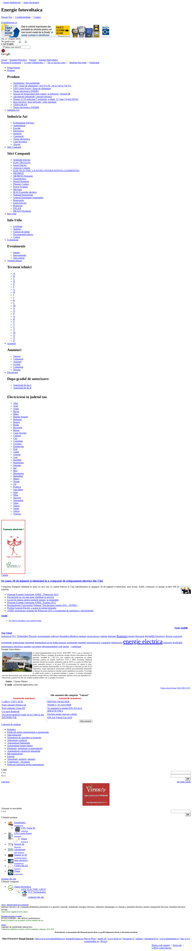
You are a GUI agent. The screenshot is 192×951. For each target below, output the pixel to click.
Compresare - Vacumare (18, 762)
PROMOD (18, 173)
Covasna (17, 443)
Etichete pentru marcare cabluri (62, 714)
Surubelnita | (20, 822)
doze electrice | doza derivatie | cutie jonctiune (34, 102)
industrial (6, 636)
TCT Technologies (37, 892)
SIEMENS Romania (23, 176)
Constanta (18, 441)
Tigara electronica (21, 139)
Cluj (15, 438)
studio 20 (102, 938)
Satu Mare (18, 489)
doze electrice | (21, 860)
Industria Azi (13, 110)
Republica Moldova (69, 636)
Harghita (17, 460)
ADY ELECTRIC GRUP (33, 889)
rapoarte (167, 642)
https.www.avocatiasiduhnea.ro (50, 938)
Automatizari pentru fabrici (20, 745)
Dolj (15, 449)
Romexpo (17, 205)
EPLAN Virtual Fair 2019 (59, 717)
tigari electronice (31, 2)
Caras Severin (19, 433)
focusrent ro (128, 938)
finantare (160, 636)
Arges (16, 408)
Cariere (16, 237)
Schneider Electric (21, 160)
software (55, 636)
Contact (37, 17)
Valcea (16, 511)
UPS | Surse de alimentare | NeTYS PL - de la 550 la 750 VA (42, 86)
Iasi (14, 468)
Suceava (17, 497)
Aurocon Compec (21, 168)
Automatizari (19, 125)
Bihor (16, 414)
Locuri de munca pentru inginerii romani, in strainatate (32, 600)
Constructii (18, 136)
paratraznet (72, 642)
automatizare (93, 642)
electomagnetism (50, 646)
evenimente (6, 642)
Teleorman (18, 500)
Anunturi (11, 343)
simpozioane (18, 642)
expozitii (177, 636)
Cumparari (18, 359)
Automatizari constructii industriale (23, 751)
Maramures (18, 473)
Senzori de (19, 844)
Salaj (15, 492)
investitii (150, 636)
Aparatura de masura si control (11, 916)
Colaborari (18, 367)
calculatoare (19, 849)
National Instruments (23, 195)
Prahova (17, 487)
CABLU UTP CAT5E (12, 701)
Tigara (24, 838)
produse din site (8, 879)
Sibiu (15, 495)
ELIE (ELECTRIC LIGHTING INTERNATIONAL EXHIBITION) (46, 170)
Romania (122, 636)
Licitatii (16, 364)
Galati (16, 452)
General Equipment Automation (28, 197)
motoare (83, 636)
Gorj (15, 457)
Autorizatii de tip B (22, 388)
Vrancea (17, 514)
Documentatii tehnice (23, 234)
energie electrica (143, 641)
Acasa (4, 60)
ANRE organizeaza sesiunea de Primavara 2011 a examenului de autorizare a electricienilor (50, 610)
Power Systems (20, 186)
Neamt (16, 481)
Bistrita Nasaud (20, 416)
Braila (16, 425)
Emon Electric (20, 165)
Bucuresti (17, 427)
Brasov (16, 422)
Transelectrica (19, 178)
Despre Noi (6, 17)
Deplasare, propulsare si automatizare (24, 748)
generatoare (93, 636)
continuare (76, 646)
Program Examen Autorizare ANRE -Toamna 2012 (31, 602)
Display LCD (20, 855)
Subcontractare (14, 735)
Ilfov (15, 470)
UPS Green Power (23, 833)
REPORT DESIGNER (58, 701)
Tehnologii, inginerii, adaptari (21, 759)
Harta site (177, 945)
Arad (15, 406)
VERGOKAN (20, 104)
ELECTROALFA (22, 162)
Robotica (11, 729)
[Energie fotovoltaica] (17, 662)
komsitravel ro (151, 938)
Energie (17, 128)
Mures (16, 479)
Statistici (17, 229)
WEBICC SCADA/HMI (59, 705)
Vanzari (32, 60)
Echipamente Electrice (23, 123)
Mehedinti (18, 476)
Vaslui (16, 508)
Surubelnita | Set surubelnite (26, 83)
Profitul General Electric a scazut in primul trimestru (31, 608)
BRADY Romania (22, 211)
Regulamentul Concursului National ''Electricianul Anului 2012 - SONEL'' (42, 605)
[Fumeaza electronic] (13, 573)
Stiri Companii (14, 147)
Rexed (104, 941)
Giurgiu (17, 454)
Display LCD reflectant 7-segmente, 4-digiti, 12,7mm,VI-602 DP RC (46, 99)
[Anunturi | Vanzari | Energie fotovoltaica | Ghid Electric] (9, 22)
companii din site (36, 897)
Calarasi (17, 435)
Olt (14, 484)
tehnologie (117, 642)
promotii (82, 642)
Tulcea (16, 505)
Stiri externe (19, 258)
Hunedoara (18, 462)
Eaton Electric (20, 203)
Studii (4, 615)
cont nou (5, 781)
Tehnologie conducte (17, 740)
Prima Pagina (13, 67)
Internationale (19, 255)
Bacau (16, 411)
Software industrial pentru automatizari (25, 764)
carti (60, 646)
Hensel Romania (21, 181)
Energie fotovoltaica (48, 60)
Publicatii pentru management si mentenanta (28, 732)
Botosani (17, 419)
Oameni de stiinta (21, 231)
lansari (66, 646)
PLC (14, 636)
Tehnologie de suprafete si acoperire (24, 737)
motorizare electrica (12, 646)
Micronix (17, 189)
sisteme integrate (108, 636)
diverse (168, 636)
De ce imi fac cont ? (57, 62)
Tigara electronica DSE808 (26, 107)
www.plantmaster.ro (169, 938)
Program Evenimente (11, 62)
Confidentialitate (23, 17)
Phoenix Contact (21, 184)
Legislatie (17, 226)
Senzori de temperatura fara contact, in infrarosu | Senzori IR (41, 94)
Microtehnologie (15, 753)
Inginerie (17, 133)
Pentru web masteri (161, 945)
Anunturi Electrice (18, 60)
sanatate (27, 646)
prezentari (29, 642)
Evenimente (12, 240)
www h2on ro (114, 938)
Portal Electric (26, 938)
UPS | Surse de (28, 828)
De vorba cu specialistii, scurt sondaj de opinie (25, 621)
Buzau (16, 430)
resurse (131, 636)
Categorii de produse (11, 724)
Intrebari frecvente (78, 62)
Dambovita (18, 446)
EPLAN (17, 208)
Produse (11, 70)
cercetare (36, 646)
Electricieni (12, 372)
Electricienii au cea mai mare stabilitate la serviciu (30, 597)
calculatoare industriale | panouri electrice (32, 96)
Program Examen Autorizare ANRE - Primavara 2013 (32, 594)
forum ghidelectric (12, 2)
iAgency (3, 925)
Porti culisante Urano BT (13, 708)
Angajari (17, 361)
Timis (15, 503)
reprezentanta (44, 636)
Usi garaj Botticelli (10, 711)
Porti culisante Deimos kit (14, 705)
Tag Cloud (6, 633)
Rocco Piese (90, 938)
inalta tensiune (59, 642)
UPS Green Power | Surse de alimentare (32, 88)
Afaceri (16, 144)
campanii (106, 642)
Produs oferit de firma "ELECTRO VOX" (175, 688)
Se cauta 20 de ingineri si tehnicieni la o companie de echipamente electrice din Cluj (52, 580)
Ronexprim (18, 200)
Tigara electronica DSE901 (26, 91)
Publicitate (94, 62)
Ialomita (17, 465)
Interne (16, 252)
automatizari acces (43, 642)
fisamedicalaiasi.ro (74, 938)
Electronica (18, 131)
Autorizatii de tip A (22, 385)
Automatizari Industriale (18, 743)
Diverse (17, 369)
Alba (15, 403)
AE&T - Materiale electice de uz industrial (14, 905)
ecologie (177, 642)
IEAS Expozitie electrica (25, 192)
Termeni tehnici (14, 260)
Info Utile (11, 213)
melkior (139, 938)
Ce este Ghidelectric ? (34, 62)
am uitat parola (184, 781)
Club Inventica (20, 141)
